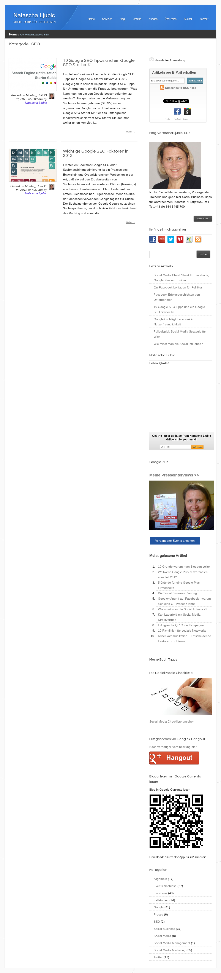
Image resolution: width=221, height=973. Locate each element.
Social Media (162, 936)
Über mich (171, 19)
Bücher (188, 19)
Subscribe (195, 80)
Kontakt (203, 19)
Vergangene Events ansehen (175, 540)
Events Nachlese (165, 886)
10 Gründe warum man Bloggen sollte (184, 566)
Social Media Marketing (170, 950)
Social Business (164, 928)
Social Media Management (172, 943)
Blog (122, 19)
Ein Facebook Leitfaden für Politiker (178, 287)
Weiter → (130, 131)
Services (107, 19)
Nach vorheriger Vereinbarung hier (173, 746)
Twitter (158, 957)
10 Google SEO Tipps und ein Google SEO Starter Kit (99, 62)
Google (159, 907)
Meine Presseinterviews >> (174, 475)
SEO (157, 921)
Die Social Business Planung (177, 593)
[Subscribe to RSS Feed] (162, 88)
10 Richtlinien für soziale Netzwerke (182, 630)
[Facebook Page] (177, 111)
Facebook (160, 893)
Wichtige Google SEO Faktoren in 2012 (95, 153)
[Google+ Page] (187, 111)
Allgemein (160, 879)
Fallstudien (161, 900)
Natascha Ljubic (36, 102)
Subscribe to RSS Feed (180, 87)
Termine (136, 19)
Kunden (152, 19)
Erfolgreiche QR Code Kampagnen (181, 625)
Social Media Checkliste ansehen (171, 721)
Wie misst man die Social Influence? (178, 344)
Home (91, 19)
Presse (158, 914)
